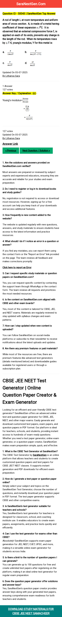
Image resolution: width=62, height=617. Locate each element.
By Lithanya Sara (11, 75)
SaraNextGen (40, 455)
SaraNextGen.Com (31, 4)
